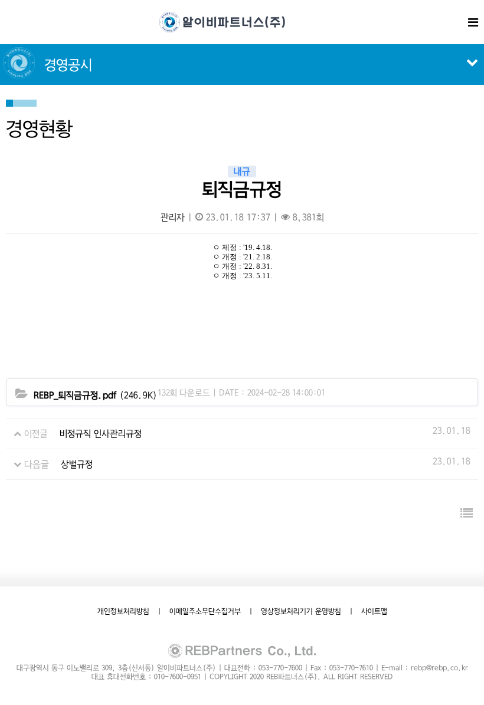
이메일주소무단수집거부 (205, 611)
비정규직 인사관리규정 (101, 433)
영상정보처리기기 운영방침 (301, 611)
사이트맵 (374, 611)
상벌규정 (77, 464)
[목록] (466, 513)
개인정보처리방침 (123, 611)
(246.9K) (96, 395)
